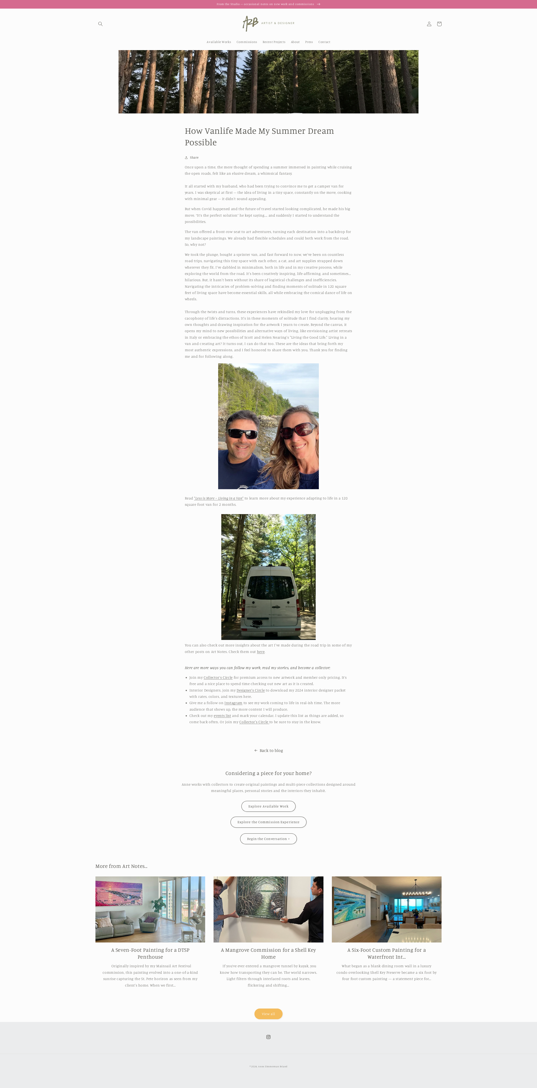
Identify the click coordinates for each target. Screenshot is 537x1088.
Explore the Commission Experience (268, 822)
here (261, 651)
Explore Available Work (268, 806)
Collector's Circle (253, 722)
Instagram (233, 703)
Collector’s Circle (218, 677)
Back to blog (271, 750)
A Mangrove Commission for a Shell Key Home (268, 953)
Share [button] (194, 157)
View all (268, 1014)
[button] (100, 24)
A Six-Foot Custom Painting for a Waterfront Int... (386, 953)
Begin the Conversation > (268, 839)
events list (222, 715)
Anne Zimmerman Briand (272, 1066)
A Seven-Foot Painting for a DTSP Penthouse (150, 953)
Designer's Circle (251, 690)
